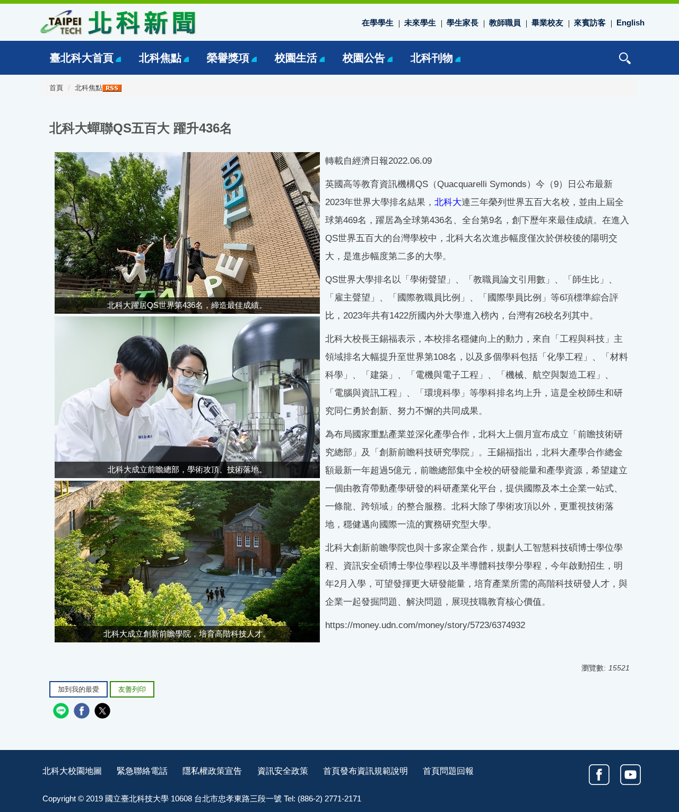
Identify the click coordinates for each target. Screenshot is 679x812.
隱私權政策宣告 (212, 770)
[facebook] (83, 712)
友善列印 (132, 689)
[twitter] (103, 712)
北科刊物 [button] (432, 58)
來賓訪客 (590, 22)
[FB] (599, 774)
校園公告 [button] (364, 58)
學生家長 (462, 22)
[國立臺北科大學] (116, 21)
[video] (630, 774)
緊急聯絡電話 (142, 770)
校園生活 (296, 58)
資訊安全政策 (282, 770)
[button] (625, 58)
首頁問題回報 (448, 770)
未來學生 (420, 22)
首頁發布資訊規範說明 (365, 770)
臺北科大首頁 (82, 58)
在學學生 (378, 22)
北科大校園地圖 (72, 770)
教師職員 (505, 22)
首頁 (56, 88)
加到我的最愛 (78, 689)
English (630, 22)
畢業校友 (547, 22)
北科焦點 (160, 58)
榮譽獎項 (228, 58)
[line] (62, 712)
